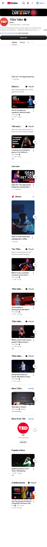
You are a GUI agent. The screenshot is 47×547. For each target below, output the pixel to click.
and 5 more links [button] (23, 33)
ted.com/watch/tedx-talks (10, 33)
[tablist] (23, 42)
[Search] (23, 3)
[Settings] (32, 3)
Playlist (23, 409)
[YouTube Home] (12, 3)
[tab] (14, 42)
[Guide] (3, 3)
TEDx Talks (15, 114)
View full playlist (17, 411)
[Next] (35, 102)
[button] (4, 22)
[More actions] (33, 111)
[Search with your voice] (28, 3)
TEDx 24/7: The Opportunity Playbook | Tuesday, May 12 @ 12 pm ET (24, 77)
